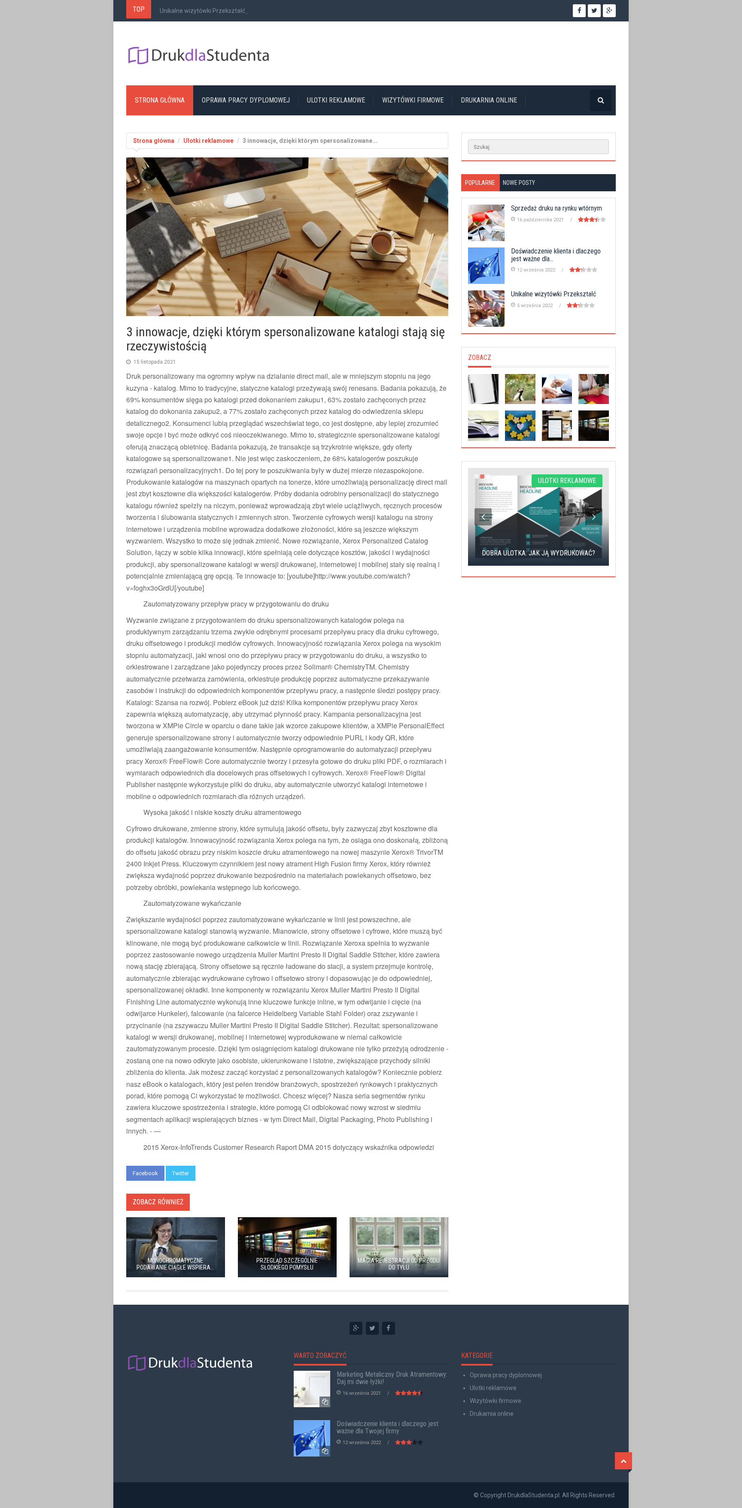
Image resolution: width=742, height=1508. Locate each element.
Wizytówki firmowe (413, 100)
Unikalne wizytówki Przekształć (202, 10)
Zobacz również (158, 1202)
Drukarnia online (489, 100)
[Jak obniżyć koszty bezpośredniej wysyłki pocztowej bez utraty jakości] (520, 425)
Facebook (145, 1173)
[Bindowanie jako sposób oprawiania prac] (483, 389)
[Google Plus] (356, 1328)
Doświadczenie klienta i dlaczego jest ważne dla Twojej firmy (387, 1428)
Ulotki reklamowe (336, 100)
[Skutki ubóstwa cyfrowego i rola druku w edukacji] (557, 425)
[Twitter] (372, 1328)
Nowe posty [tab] (519, 182)
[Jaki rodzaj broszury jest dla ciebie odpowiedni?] (483, 425)
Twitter (180, 1173)
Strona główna (160, 100)
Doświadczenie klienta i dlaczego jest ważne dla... (556, 255)
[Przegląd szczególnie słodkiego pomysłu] (593, 425)
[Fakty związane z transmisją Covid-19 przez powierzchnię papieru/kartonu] (557, 389)
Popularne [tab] (480, 182)
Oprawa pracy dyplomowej (246, 100)
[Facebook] (388, 1328)
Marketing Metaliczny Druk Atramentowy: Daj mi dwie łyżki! (392, 1378)
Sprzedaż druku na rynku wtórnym (556, 208)
